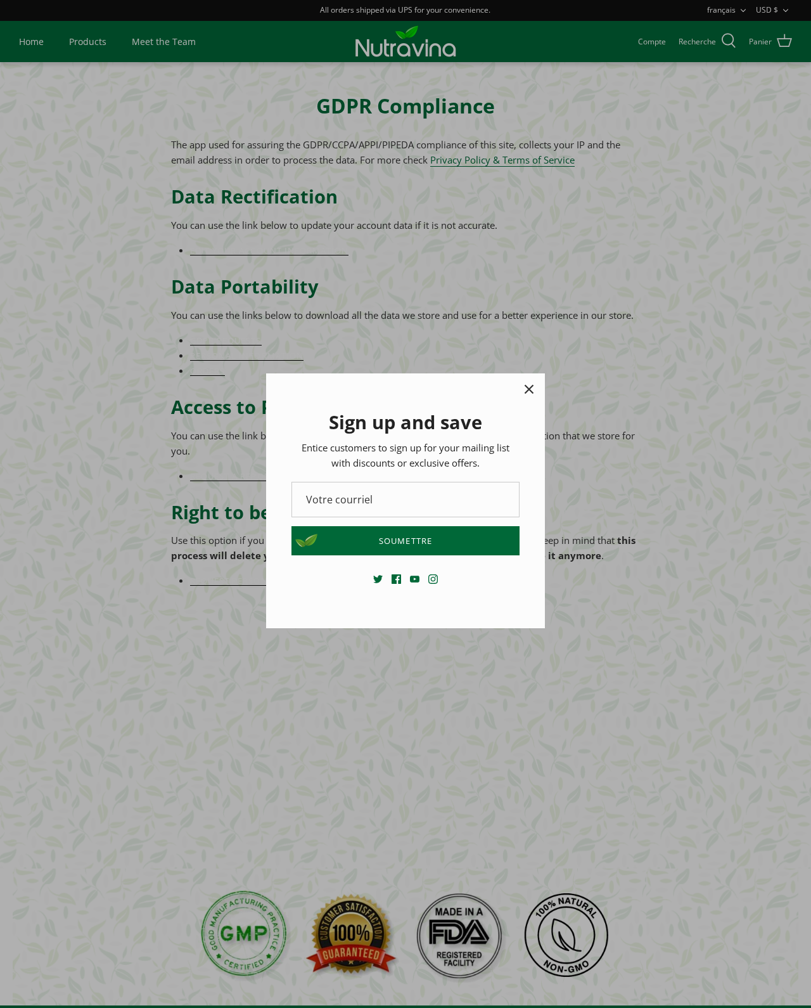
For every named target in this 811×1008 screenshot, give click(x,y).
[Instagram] (433, 579)
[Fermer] (529, 389)
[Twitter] (378, 579)
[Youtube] (414, 579)
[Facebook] (396, 579)
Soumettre (405, 540)
